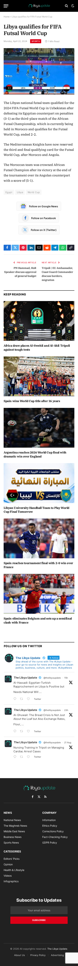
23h (66, 710)
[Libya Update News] (39, 5)
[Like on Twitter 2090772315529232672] (29, 731)
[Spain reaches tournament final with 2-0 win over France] (39, 538)
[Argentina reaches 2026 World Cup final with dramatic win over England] (39, 428)
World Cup (34, 192)
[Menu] (6, 6)
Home (7, 16)
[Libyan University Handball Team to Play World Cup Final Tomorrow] (39, 483)
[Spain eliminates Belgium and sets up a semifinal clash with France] (39, 594)
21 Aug (67, 742)
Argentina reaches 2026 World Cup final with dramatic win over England (35, 454)
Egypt (8, 192)
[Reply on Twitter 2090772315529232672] (16, 731)
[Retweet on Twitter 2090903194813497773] (22, 699)
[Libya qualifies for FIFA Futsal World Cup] (39, 71)
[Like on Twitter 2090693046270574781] (29, 757)
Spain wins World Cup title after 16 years (32, 401)
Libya (20, 192)
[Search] (66, 6)
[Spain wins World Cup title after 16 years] (39, 376)
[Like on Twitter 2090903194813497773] (29, 699)
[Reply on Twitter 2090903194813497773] (16, 699)
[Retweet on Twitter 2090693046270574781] (22, 757)
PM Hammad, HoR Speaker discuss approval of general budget (20, 272)
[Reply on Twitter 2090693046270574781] (16, 757)
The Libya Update (25, 677)
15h (66, 677)
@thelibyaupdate (52, 677)
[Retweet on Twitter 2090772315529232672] (22, 731)
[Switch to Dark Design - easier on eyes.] (72, 5)
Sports (36, 41)
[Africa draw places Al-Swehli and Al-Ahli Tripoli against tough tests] (39, 321)
